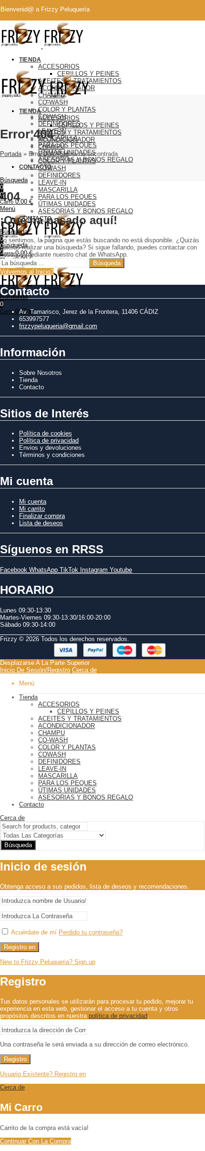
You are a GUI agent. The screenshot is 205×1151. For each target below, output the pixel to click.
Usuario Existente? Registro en (43, 1074)
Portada (10, 153)
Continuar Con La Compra (35, 1141)
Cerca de (84, 670)
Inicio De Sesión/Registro (35, 670)
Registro (15, 1059)
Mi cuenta (32, 501)
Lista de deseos (41, 523)
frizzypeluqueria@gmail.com (58, 326)
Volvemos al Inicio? (27, 271)
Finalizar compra (42, 515)
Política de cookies (45, 433)
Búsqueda (107, 263)
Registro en (19, 947)
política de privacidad (118, 1015)
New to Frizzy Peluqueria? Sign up (47, 961)
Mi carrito (32, 508)
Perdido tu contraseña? (91, 932)
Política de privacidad (49, 440)
